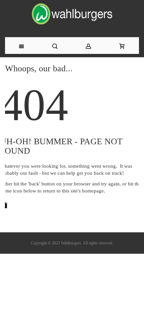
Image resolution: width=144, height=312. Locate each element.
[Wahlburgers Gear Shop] (72, 17)
